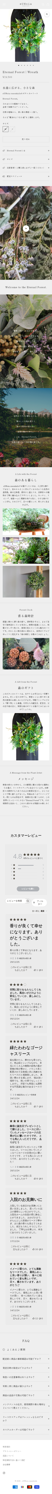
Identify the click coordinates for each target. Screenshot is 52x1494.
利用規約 (6, 1446)
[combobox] (39, 911)
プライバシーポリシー (12, 1451)
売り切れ (26, 139)
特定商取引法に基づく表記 (14, 1460)
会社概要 (6, 1464)
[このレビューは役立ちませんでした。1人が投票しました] (40, 1026)
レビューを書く (28, 888)
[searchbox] (15, 901)
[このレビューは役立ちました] (35, 1026)
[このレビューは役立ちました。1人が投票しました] (35, 970)
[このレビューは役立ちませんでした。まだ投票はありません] (40, 970)
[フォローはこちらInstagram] (4, 1473)
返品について (8, 1455)
